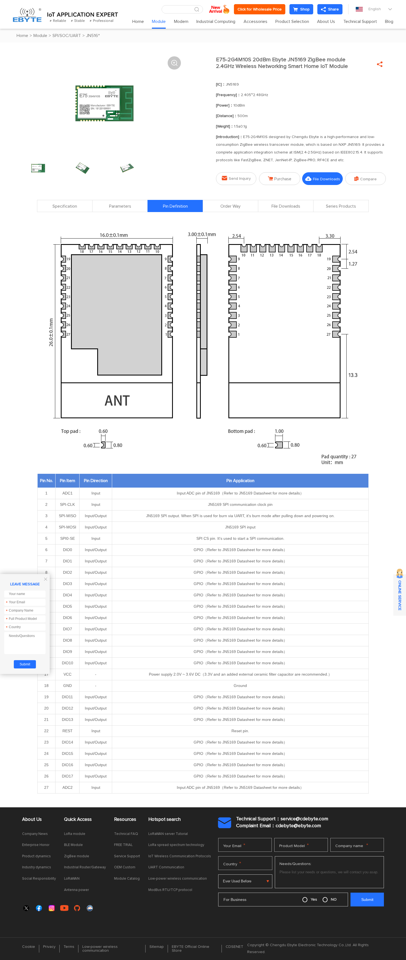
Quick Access (78, 819)
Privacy (49, 947)
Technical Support (360, 21)
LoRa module (74, 834)
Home (138, 21)
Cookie (28, 947)
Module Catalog (127, 878)
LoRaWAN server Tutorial (168, 834)
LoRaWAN (72, 878)
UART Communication (166, 867)
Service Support (127, 856)
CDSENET (234, 947)
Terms (69, 947)
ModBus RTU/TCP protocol (170, 890)
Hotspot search (164, 819)
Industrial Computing (215, 21)
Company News (35, 834)
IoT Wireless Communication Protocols (179, 856)
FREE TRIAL (123, 845)
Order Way (230, 206)
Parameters (120, 206)
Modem (181, 21)
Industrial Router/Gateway (85, 867)
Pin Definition (175, 206)
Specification (64, 206)
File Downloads (322, 178)
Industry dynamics (36, 867)
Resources (125, 819)
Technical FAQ (126, 834)
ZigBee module (76, 856)
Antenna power (76, 890)
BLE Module (73, 845)
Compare (365, 178)
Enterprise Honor (35, 845)
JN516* (93, 35)
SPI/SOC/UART (66, 35)
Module (159, 21)
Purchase (279, 178)
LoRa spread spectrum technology (176, 845)
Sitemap (156, 947)
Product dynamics (36, 856)
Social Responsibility (39, 878)
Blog (389, 21)
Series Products (341, 206)
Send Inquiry (236, 178)
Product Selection (292, 21)
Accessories (255, 21)
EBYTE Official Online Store (190, 949)
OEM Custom (124, 867)
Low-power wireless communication (177, 878)
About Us (326, 21)
